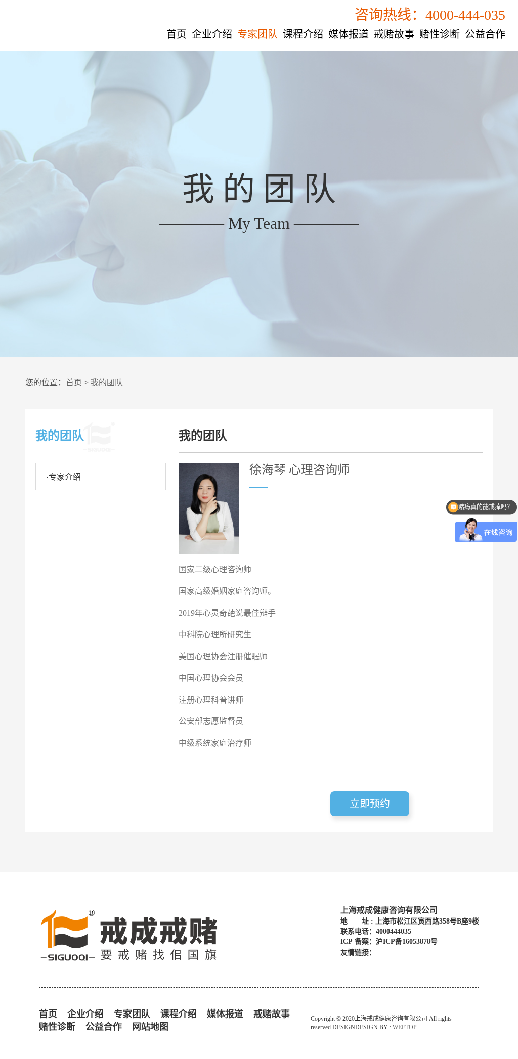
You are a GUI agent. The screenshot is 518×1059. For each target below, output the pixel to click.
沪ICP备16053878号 (407, 941)
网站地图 (150, 1027)
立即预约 (370, 803)
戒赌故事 (394, 34)
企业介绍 (212, 34)
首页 (176, 34)
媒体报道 (348, 34)
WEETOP (405, 1027)
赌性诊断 (439, 34)
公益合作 (485, 34)
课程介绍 (303, 34)
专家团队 (257, 34)
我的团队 (107, 382)
